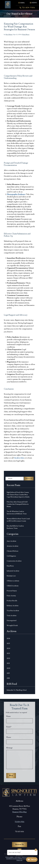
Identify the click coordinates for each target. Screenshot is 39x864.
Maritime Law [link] (11, 576)
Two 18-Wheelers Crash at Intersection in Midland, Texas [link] (17, 512)
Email (9, 727)
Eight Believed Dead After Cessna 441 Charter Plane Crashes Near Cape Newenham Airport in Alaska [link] (18, 494)
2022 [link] (8, 658)
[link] (8, 4)
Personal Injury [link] (12, 591)
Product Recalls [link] (12, 601)
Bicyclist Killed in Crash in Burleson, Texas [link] (15, 527)
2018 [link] (8, 678)
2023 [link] (8, 653)
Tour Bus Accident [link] (13, 611)
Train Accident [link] (11, 616)
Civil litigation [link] (11, 556)
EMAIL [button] (22, 3)
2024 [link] (8, 648)
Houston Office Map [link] (19, 812)
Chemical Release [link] (12, 551)
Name (8, 716)
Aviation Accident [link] (12, 546)
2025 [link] (8, 643)
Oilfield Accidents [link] (12, 586)
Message (9, 748)
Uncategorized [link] (11, 620)
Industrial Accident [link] (13, 571)
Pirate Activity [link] (11, 596)
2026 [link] (8, 638)
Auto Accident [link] (11, 541)
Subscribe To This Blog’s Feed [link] (17, 690)
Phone (8, 737)
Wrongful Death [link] (12, 625)
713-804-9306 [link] (28, 7)
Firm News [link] (25, 34)
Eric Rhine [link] (9, 34)
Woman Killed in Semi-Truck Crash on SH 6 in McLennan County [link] (18, 520)
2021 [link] (8, 663)
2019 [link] (8, 673)
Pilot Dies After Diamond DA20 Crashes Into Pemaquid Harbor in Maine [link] (17, 504)
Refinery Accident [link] (12, 606)
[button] (33, 2)
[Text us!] (32, 860)
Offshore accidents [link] (13, 581)
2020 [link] (8, 668)
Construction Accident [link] (14, 561)
